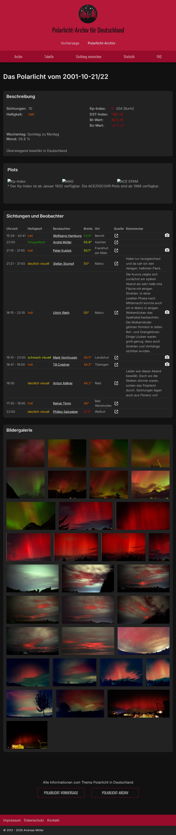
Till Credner (61, 364)
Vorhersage (70, 43)
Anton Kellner (63, 383)
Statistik (129, 56)
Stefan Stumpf (63, 263)
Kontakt (53, 820)
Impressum (12, 820)
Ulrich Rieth (61, 312)
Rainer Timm (62, 403)
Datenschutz (34, 820)
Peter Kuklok (62, 250)
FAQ (159, 56)
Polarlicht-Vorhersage (61, 792)
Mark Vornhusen (65, 357)
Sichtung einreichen (88, 56)
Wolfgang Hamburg (67, 235)
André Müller (62, 242)
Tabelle (49, 56)
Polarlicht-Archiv (101, 43)
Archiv (18, 56)
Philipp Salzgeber (65, 411)
